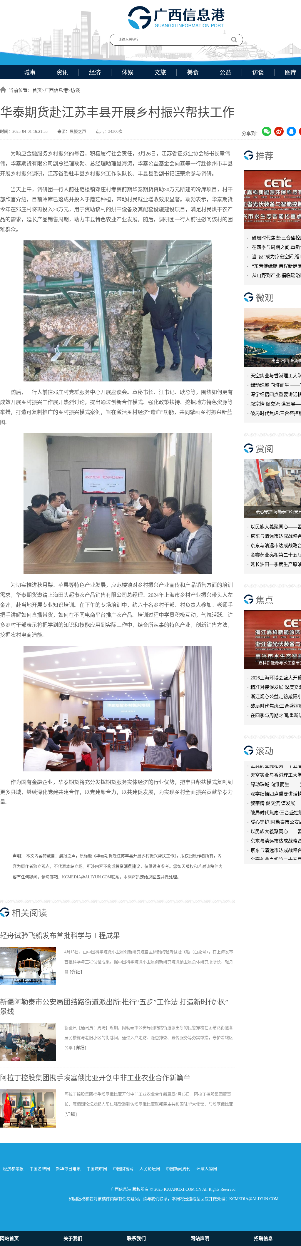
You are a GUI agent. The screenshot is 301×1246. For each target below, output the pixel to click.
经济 (95, 72)
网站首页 (9, 1238)
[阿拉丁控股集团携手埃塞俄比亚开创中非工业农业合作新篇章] (32, 1126)
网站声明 (199, 1238)
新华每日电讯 (68, 1169)
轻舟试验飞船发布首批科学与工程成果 (60, 935)
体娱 (127, 72)
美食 (193, 72)
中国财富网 (123, 1169)
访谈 (258, 72)
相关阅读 (29, 913)
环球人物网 (206, 1169)
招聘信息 (263, 1238)
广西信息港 (56, 90)
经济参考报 (13, 1169)
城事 (30, 72)
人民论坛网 (149, 1169)
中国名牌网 (39, 1169)
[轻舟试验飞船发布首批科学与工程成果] (32, 984)
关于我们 (72, 1238)
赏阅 (264, 449)
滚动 (264, 751)
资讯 (62, 72)
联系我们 (136, 1238)
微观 (264, 298)
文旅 (160, 72)
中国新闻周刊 (178, 1169)
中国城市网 (96, 1169)
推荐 (264, 156)
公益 (225, 72)
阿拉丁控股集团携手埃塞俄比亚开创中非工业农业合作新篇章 (95, 1078)
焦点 (264, 600)
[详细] (76, 971)
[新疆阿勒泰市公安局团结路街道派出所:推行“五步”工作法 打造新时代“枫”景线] (32, 1060)
